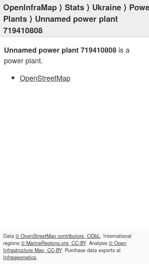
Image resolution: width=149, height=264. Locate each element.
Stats (74, 7)
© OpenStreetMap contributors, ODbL (57, 235)
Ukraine (106, 7)
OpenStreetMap (45, 77)
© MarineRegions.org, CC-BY (53, 243)
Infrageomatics (19, 257)
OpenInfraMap (30, 7)
